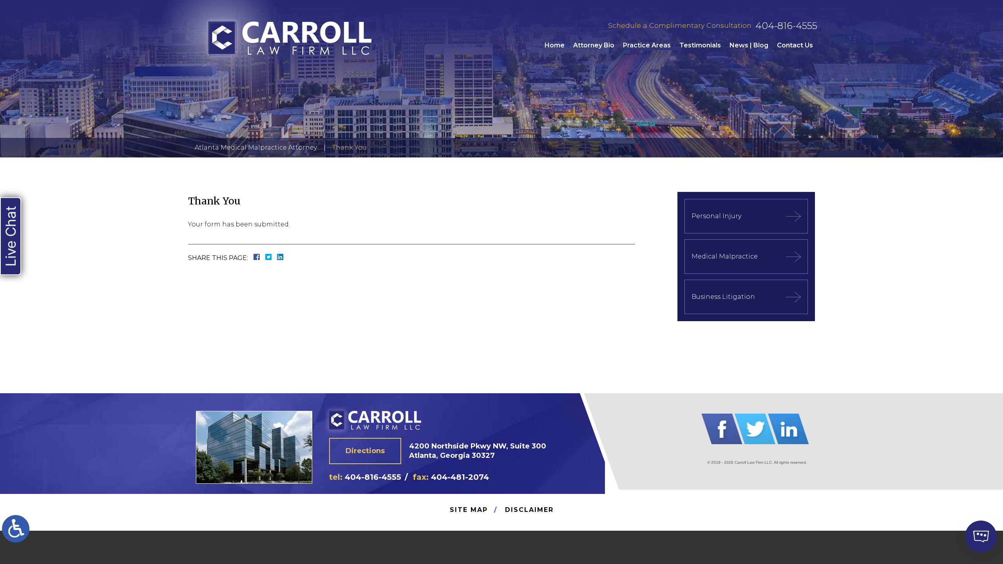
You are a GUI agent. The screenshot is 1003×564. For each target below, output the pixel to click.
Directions (365, 450)
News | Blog (749, 45)
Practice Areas (647, 45)
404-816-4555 (786, 25)
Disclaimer (529, 509)
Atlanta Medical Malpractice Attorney (256, 147)
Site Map (469, 509)
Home (555, 45)
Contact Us (795, 45)
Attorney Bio (593, 45)
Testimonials (700, 45)
